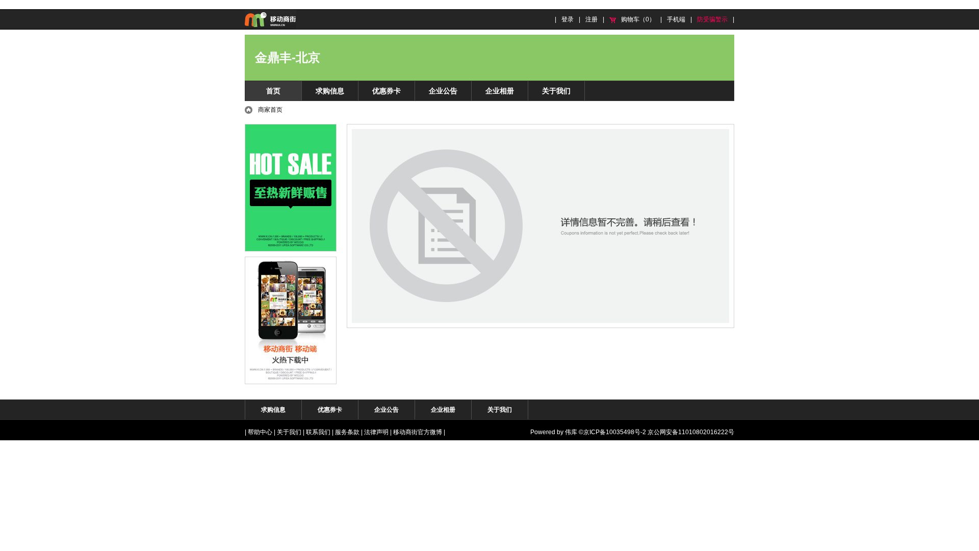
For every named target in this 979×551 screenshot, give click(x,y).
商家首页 (270, 109)
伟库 (571, 432)
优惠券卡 (386, 91)
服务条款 (347, 432)
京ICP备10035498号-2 (614, 432)
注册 (591, 19)
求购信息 (330, 91)
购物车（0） (638, 19)
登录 (567, 19)
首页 (273, 91)
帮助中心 (260, 432)
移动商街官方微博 (417, 432)
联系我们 (318, 432)
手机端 (676, 19)
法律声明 (376, 432)
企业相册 (499, 91)
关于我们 (556, 91)
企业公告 (443, 91)
